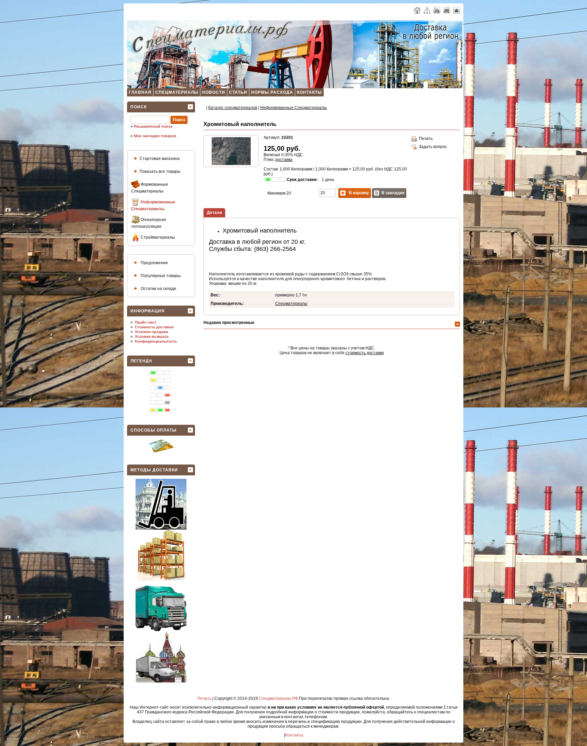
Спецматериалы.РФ (278, 698)
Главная (140, 92)
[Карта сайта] (427, 9)
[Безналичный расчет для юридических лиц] (161, 451)
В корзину (358, 192)
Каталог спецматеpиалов (232, 107)
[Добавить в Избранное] (456, 9)
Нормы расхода (272, 92)
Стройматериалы (157, 237)
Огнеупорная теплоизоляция (148, 223)
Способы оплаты (153, 430)
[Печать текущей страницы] (446, 9)
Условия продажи (151, 332)
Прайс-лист (145, 322)
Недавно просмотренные (228, 322)
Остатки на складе (158, 288)
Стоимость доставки (154, 327)
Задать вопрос (432, 146)
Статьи (238, 92)
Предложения (154, 262)
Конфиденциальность (156, 341)
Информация (147, 311)
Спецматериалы (176, 92)
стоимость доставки (364, 352)
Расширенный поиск (153, 126)
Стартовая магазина (160, 158)
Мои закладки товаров (155, 136)
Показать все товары (160, 171)
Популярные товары (160, 275)
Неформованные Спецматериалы (153, 205)
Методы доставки (154, 470)
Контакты (309, 92)
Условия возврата (151, 336)
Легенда (141, 361)
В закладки (392, 192)
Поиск (138, 107)
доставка (283, 159)
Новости (213, 92)
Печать (425, 138)
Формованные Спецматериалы (149, 188)
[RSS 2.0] (436, 9)
